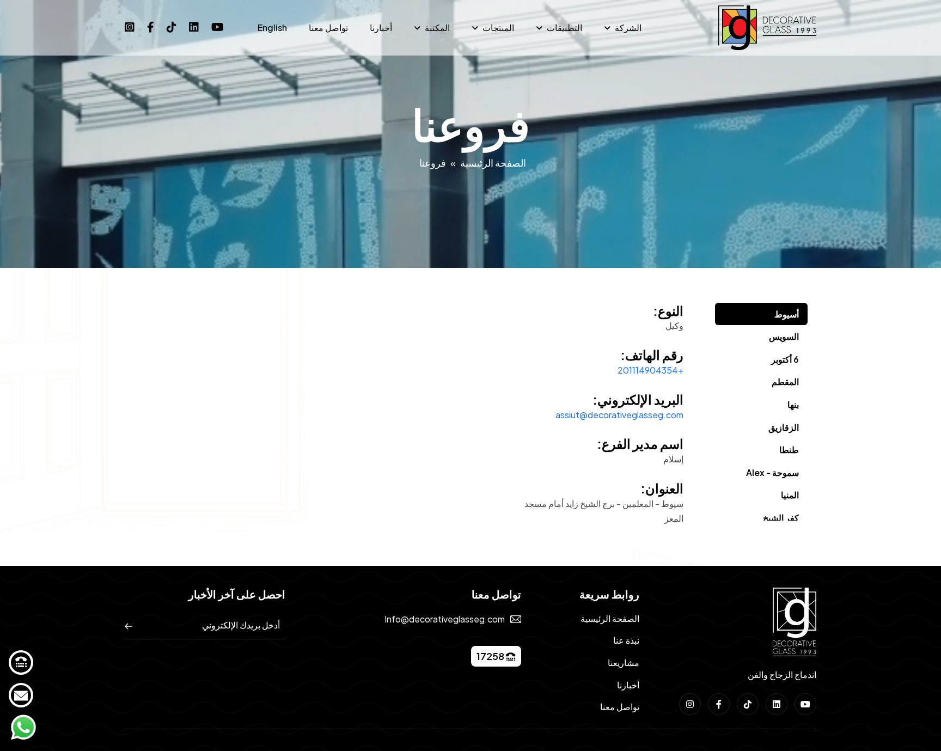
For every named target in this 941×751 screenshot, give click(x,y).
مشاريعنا (623, 662)
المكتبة (437, 27)
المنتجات (498, 27)
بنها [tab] (793, 404)
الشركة (628, 27)
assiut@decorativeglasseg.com (619, 414)
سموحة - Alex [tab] (772, 472)
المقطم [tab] (785, 381)
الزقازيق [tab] (783, 427)
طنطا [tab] (789, 449)
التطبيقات (564, 27)
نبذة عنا (626, 640)
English (272, 27)
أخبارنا (381, 27)
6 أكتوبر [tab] (785, 359)
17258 (491, 656)
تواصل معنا (328, 27)
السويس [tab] (784, 336)
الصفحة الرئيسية (493, 162)
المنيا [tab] (790, 494)
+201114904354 (650, 370)
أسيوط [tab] (786, 314)
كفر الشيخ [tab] (781, 517)
